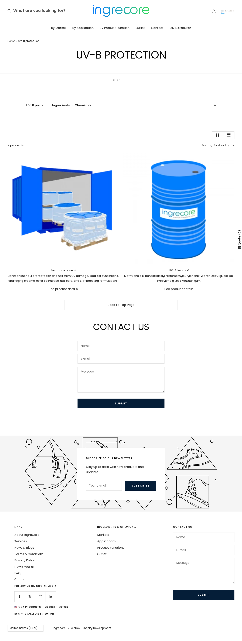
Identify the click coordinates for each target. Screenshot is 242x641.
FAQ (17, 573)
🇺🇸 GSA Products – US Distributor (41, 607)
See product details (63, 289)
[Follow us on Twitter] (30, 596)
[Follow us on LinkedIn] (51, 596)
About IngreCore (26, 535)
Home (12, 41)
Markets (103, 535)
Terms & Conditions (28, 554)
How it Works (24, 567)
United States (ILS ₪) (23, 628)
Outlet (140, 28)
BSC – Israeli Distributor (34, 614)
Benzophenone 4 (63, 270)
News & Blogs (24, 547)
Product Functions (110, 547)
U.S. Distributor (180, 28)
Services (20, 541)
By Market (58, 28)
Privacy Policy (24, 560)
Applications (106, 541)
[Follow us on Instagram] (40, 596)
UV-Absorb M (179, 270)
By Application (83, 28)
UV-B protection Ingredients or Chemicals (58, 105)
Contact (157, 28)
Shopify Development (97, 628)
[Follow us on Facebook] (19, 596)
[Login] (214, 11)
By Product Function (115, 28)
